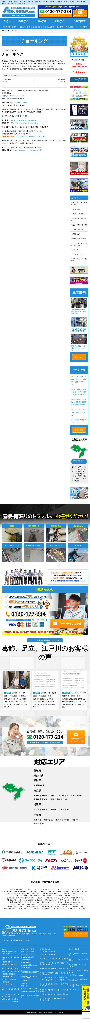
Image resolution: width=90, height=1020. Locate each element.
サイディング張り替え (79, 238)
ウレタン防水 (25, 893)
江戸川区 (70, 795)
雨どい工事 (69, 27)
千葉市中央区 (47, 819)
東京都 (37, 790)
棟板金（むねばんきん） (73, 902)
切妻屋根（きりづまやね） (15, 906)
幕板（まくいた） (79, 900)
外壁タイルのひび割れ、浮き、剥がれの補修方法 (54, 990)
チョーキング (37, 889)
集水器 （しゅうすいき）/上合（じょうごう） (39, 902)
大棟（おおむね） (33, 906)
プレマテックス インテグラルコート (78, 986)
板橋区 (45, 795)
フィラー (48, 889)
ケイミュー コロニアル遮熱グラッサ (78, 971)
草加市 (45, 809)
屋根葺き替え (37, 27)
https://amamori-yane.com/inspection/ (31, 136)
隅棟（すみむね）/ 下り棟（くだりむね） (55, 906)
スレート (73, 909)
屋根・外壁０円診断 (27, 949)
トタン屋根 (58, 896)
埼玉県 (37, 804)
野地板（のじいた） (77, 898)
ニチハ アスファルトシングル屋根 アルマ (78, 960)
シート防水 (36, 893)
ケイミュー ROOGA (77, 975)
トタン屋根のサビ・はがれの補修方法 (54, 977)
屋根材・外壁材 (73, 949)
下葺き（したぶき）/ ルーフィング (56, 898)
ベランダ (84, 891)
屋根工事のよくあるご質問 (30, 991)
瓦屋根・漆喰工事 (77, 229)
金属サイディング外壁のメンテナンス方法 (54, 969)
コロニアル (82, 909)
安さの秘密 (26, 968)
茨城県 (37, 770)
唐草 (11, 889)
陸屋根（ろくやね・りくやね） (74, 893)
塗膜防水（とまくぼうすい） (52, 893)
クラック (27, 889)
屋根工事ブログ (45, 949)
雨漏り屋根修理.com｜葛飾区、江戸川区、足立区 (39, 1012)
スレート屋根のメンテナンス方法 (53, 980)
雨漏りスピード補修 (10, 27)
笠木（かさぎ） (11, 900)
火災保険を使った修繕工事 (30, 972)
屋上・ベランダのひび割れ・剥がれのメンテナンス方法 (54, 999)
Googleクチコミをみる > (79, 79)
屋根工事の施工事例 (27, 957)
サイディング (76, 889)
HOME (7, 20)
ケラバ (56, 904)
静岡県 (37, 780)
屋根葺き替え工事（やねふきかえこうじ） (21, 898)
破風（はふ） (31, 904)
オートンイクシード (27, 954)
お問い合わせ (80, 20)
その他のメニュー (74, 989)
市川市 (67, 819)
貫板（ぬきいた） (45, 904)
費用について (24, 20)
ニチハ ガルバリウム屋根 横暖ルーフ (77, 954)
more (80, 357)
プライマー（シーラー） (61, 889)
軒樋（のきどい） (10, 909)
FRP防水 (46, 909)
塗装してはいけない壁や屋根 (30, 996)
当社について (60, 20)
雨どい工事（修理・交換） (78, 219)
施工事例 (42, 20)
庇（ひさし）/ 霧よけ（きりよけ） (31, 900)
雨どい (60, 902)
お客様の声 (26, 960)
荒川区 (80, 795)
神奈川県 (39, 775)
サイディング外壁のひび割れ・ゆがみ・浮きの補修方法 (54, 973)
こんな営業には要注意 (47, 952)
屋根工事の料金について (29, 965)
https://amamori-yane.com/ (13, 96)
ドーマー (75, 906)
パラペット (37, 909)
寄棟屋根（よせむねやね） (70, 904)
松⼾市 (58, 819)
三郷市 (53, 809)
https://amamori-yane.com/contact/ (27, 150)
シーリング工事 (81, 27)
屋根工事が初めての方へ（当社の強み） (10, 952)
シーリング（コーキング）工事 (58, 891)
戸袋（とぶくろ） (51, 900)
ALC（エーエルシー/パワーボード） (16, 891)
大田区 (36, 795)
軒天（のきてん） (19, 904)
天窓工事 (75, 249)
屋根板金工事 (49, 27)
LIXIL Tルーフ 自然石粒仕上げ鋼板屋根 (77, 980)
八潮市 (61, 809)
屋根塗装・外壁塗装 (78, 214)
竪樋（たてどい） (25, 909)
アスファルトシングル (59, 909)
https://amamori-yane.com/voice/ (24, 123)
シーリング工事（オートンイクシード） (79, 244)
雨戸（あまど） (65, 900)
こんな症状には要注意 (47, 954)
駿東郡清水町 (39, 785)
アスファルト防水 (12, 893)
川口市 (36, 809)
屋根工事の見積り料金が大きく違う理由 (30, 977)
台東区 (36, 799)
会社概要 (24, 981)
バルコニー (75, 891)
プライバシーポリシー (29, 988)
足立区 (61, 795)
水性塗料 (42, 891)
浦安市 (36, 823)
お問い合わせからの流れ (10, 999)
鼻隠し (83, 906)
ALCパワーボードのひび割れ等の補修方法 (54, 959)
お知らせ (25, 983)
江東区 (45, 799)
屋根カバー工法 (25, 27)
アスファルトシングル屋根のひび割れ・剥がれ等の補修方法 (54, 963)
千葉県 (37, 814)
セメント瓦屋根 (21, 896)
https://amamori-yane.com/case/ (24, 120)
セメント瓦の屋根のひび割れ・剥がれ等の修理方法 (54, 985)
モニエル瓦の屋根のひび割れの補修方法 (55, 994)
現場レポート (26, 962)
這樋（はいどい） (16, 902)
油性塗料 (34, 891)
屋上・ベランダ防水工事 (80, 225)
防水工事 (60, 27)
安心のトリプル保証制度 (10, 1002)
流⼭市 (75, 819)
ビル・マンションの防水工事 (79, 260)
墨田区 (59, 799)
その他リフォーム (77, 254)
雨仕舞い (19, 889)
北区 (52, 799)
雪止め (40, 898)
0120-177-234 (21, 102)
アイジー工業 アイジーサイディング (78, 965)
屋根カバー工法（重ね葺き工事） (79, 203)
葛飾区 (53, 795)
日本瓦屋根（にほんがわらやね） (40, 896)
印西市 (36, 819)
